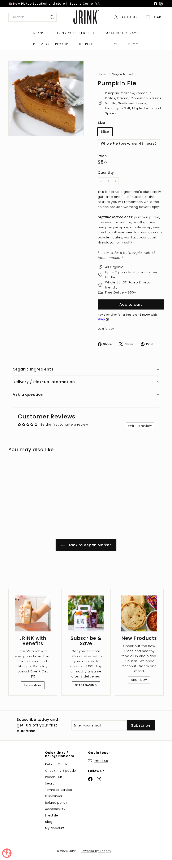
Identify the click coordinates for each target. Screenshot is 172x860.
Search (51, 783)
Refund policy (56, 802)
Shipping (85, 44)
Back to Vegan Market (89, 545)
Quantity (106, 172)
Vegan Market (122, 74)
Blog (133, 44)
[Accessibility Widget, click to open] (7, 853)
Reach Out (53, 777)
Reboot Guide (56, 764)
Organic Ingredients (33, 369)
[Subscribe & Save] (86, 613)
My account (55, 828)
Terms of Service (58, 790)
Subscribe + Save (121, 33)
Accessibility (55, 809)
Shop (39, 33)
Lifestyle (111, 44)
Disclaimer (54, 796)
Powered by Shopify (96, 851)
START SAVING (86, 685)
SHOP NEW (139, 680)
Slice (105, 131)
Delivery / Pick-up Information (44, 381)
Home (103, 74)
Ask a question (28, 394)
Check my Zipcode (60, 771)
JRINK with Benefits (75, 33)
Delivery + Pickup (51, 44)
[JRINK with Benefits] (33, 613)
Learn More (32, 685)
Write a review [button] (140, 425)
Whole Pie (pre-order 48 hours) (129, 143)
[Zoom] (46, 98)
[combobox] (32, 17)
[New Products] (139, 613)
